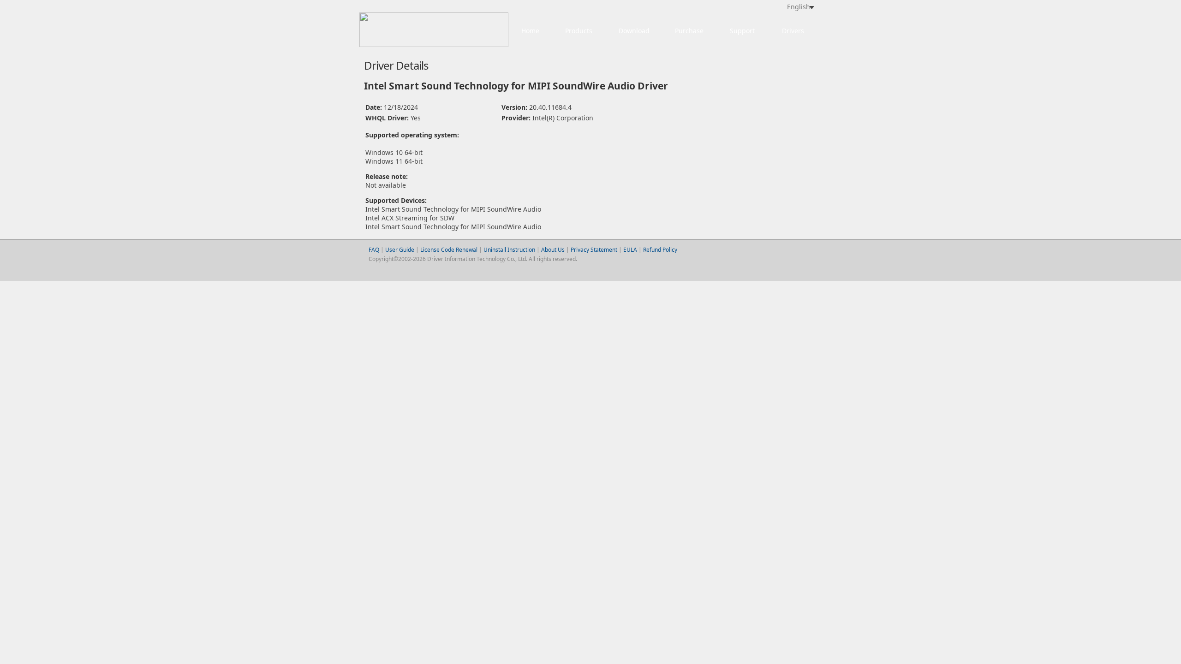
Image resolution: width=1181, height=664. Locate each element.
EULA (630, 250)
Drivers (793, 30)
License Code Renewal (448, 250)
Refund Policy (660, 250)
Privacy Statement (594, 250)
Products (578, 30)
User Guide (400, 250)
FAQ (374, 250)
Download (634, 30)
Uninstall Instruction (509, 250)
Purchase (689, 30)
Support (742, 30)
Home (530, 30)
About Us (553, 250)
